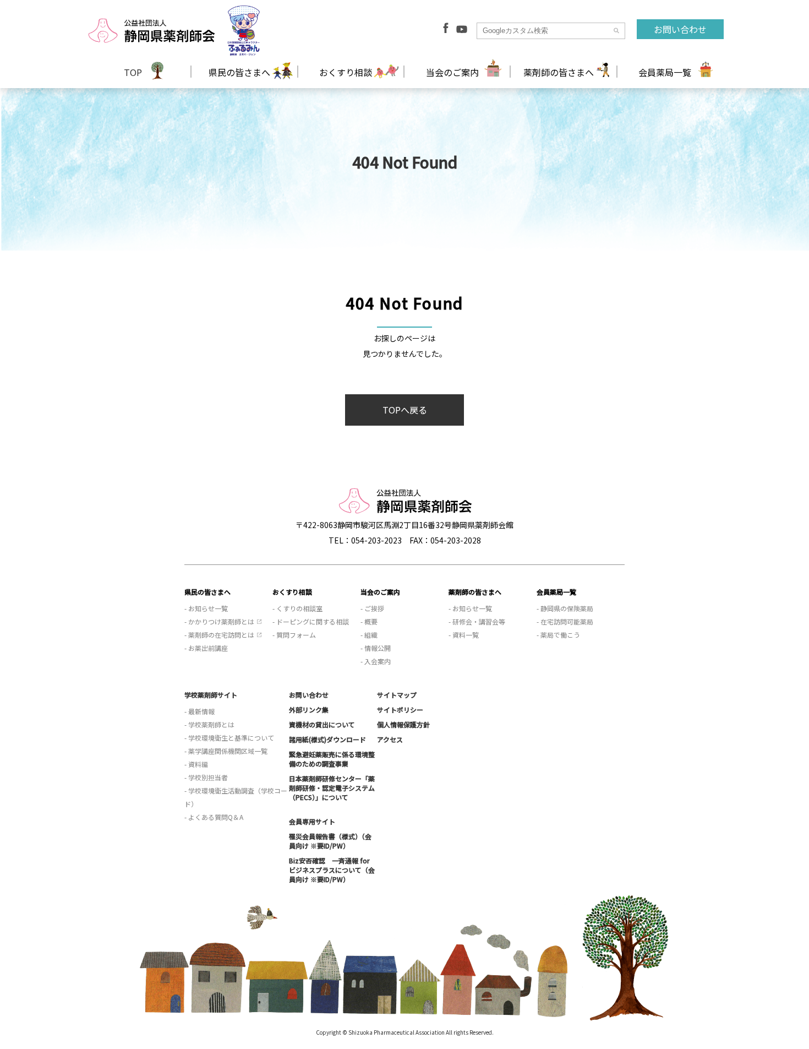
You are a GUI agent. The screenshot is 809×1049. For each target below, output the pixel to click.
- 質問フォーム (294, 634)
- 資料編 (196, 764)
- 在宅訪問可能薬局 (565, 621)
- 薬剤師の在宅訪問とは (219, 634)
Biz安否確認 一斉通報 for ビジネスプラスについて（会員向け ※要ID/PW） (332, 870)
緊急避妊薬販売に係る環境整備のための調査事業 (332, 758)
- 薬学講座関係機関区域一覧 (225, 751)
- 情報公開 (375, 648)
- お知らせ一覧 (206, 608)
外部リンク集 (309, 709)
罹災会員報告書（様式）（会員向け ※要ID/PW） (330, 840)
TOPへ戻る (404, 409)
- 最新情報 (199, 711)
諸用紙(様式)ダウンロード (327, 739)
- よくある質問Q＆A (213, 817)
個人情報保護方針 (403, 724)
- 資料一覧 (464, 634)
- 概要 (369, 621)
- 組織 (369, 634)
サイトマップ (397, 694)
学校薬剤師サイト (210, 694)
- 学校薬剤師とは (209, 724)
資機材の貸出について (322, 724)
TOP (133, 72)
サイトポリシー (400, 709)
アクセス (390, 739)
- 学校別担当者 (206, 777)
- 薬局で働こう (558, 634)
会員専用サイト (312, 821)
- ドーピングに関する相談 (310, 621)
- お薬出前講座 (206, 648)
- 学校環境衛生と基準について (229, 737)
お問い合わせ (680, 29)
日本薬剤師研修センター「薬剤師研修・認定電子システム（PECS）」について (332, 788)
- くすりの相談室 (297, 608)
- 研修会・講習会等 (477, 621)
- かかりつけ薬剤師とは (219, 621)
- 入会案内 (375, 661)
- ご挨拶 (372, 608)
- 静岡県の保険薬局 (565, 608)
